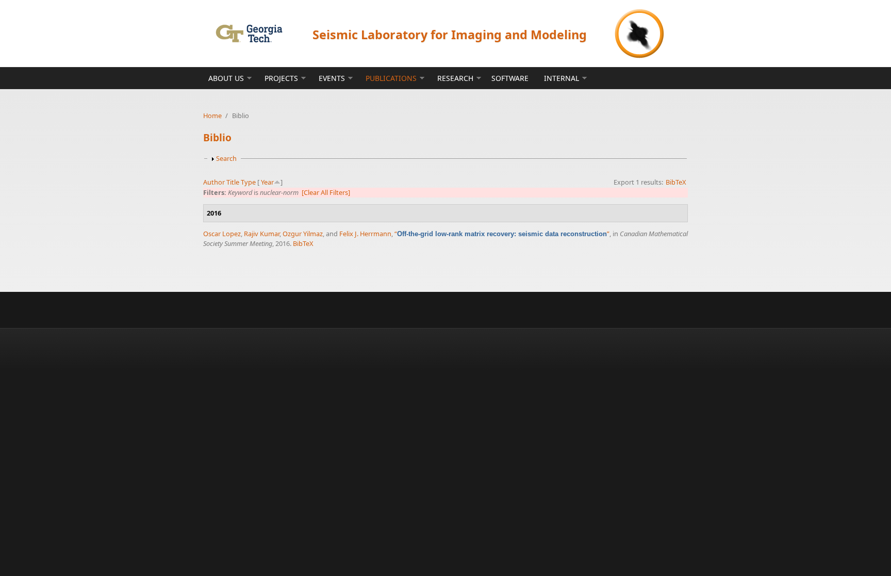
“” (501, 233)
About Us (226, 78)
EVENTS (332, 78)
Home (212, 115)
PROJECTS (281, 78)
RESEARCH (455, 78)
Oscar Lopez (222, 233)
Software (510, 78)
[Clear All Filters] (326, 192)
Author (214, 182)
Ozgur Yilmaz (303, 233)
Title (232, 182)
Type (248, 182)
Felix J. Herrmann (365, 233)
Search (226, 158)
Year (267, 182)
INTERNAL (561, 78)
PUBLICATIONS (391, 78)
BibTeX (676, 182)
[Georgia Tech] (249, 33)
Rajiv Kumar (261, 233)
